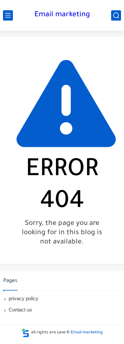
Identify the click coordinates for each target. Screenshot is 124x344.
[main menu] (8, 15)
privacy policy (23, 298)
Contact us (20, 309)
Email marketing (62, 15)
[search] (116, 15)
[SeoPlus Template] (25, 332)
